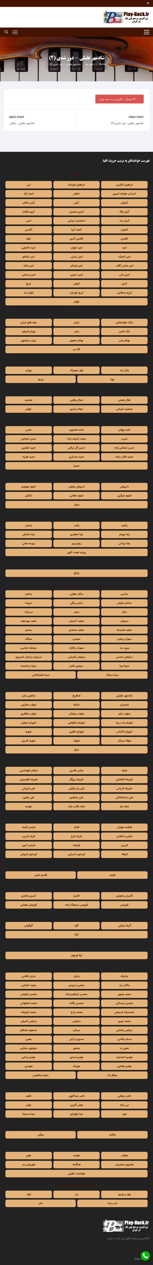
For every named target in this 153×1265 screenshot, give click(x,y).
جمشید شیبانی (124, 409)
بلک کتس (124, 331)
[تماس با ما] (145, 1256)
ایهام (76, 301)
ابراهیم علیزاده (76, 185)
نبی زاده (124, 1105)
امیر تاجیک (124, 256)
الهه (28, 238)
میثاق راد (112, 1075)
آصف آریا (76, 229)
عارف (124, 770)
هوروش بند (28, 1164)
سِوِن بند (124, 648)
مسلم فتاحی (124, 1039)
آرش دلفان (28, 202)
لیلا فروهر (76, 955)
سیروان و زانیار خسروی (28, 657)
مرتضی (77, 1021)
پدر (76, 1194)
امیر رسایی (77, 256)
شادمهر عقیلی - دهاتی (22, 123)
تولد (28, 1194)
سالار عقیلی (76, 594)
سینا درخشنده (28, 666)
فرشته (76, 845)
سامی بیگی (76, 603)
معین (29, 1039)
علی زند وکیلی (77, 788)
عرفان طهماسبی (29, 770)
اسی (28, 220)
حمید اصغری (28, 448)
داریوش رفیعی (76, 486)
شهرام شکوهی (76, 722)
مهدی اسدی (76, 1057)
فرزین (124, 845)
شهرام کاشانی (124, 731)
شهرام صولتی (28, 722)
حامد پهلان (124, 430)
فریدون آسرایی (76, 854)
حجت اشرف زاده (76, 439)
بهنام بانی (124, 340)
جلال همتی (124, 400)
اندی (124, 283)
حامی (29, 430)
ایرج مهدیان (76, 292)
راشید (124, 525)
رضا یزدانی (124, 543)
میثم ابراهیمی (41, 1075)
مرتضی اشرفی (29, 1021)
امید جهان (76, 247)
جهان (29, 409)
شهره (29, 731)
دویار (76, 504)
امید (124, 247)
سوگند (28, 639)
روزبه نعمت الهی (76, 552)
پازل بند (124, 370)
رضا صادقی (28, 534)
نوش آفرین (76, 1105)
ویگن (40, 1135)
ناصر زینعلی (124, 1096)
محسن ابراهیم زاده (76, 994)
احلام (76, 194)
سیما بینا (124, 666)
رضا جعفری (76, 534)
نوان (28, 1105)
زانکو (76, 573)
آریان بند (124, 220)
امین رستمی (28, 274)
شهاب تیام (124, 713)
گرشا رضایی (124, 925)
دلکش (28, 495)
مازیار (77, 976)
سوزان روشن (124, 639)
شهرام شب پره (124, 722)
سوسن (76, 639)
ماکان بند (124, 985)
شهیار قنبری (28, 740)
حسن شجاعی (28, 439)
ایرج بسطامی (124, 292)
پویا (112, 379)
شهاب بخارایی (28, 704)
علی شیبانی (28, 788)
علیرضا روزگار (76, 779)
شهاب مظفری (28, 713)
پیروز (40, 379)
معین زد (124, 1048)
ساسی (124, 594)
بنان (76, 331)
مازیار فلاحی (28, 976)
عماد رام (124, 806)
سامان (28, 594)
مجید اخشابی (28, 985)
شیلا (76, 749)
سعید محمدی (76, 630)
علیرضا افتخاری (124, 779)
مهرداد (76, 1066)
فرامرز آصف (28, 827)
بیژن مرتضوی (28, 340)
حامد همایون (76, 430)
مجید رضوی (124, 994)
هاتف (124, 1155)
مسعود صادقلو (28, 1030)
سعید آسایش (76, 621)
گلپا (77, 925)
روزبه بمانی (28, 543)
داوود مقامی (77, 495)
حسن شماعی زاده (124, 448)
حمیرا (77, 466)
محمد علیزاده (28, 1012)
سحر (76, 612)
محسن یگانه (77, 1003)
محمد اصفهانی (28, 1003)
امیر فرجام (76, 265)
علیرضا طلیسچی (29, 779)
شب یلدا (112, 1203)
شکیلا (76, 704)
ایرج (28, 283)
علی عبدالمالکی (124, 797)
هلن (28, 1155)
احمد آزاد (29, 194)
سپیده (28, 603)
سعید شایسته (124, 630)
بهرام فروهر (28, 331)
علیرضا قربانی (124, 788)
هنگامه (77, 1164)
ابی (28, 185)
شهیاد (76, 740)
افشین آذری (76, 238)
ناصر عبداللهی (77, 1096)
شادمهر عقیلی (124, 695)
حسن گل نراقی (76, 448)
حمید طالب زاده (124, 457)
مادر (40, 1203)
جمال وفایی (76, 400)
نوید (124, 1114)
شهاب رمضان (76, 713)
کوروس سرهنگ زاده (76, 905)
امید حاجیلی (28, 247)
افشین (124, 238)
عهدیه (28, 806)
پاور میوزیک (76, 370)
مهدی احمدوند (124, 1057)
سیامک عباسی (29, 648)
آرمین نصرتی (76, 211)
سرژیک (28, 612)
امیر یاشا (29, 265)
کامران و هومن (124, 896)
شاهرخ (77, 695)
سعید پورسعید (29, 621)
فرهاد (124, 854)
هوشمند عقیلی (76, 1173)
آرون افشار (28, 211)
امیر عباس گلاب (124, 265)
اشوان (124, 229)
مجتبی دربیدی (77, 985)
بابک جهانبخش (124, 322)
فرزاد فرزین (28, 836)
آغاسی (28, 229)
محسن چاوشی (28, 994)
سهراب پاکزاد (76, 648)
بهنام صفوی (76, 340)
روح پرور (76, 543)
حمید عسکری (76, 457)
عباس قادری (76, 770)
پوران (29, 370)
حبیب (124, 439)
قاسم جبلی (40, 875)
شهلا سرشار (124, 740)
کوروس (124, 905)
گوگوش (28, 925)
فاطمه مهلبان (124, 827)
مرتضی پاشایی (124, 1030)
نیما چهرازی (76, 1114)
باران (76, 322)
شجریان (124, 704)
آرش (76, 202)
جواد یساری (76, 409)
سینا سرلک (112, 675)
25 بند (76, 349)
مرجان (76, 1030)
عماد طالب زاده (76, 806)
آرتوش (124, 202)
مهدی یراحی (28, 1057)
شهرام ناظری (76, 731)
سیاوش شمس (124, 657)
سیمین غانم (76, 666)
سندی (28, 630)
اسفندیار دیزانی (76, 220)
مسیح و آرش (76, 1039)
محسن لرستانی (124, 1003)
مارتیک (124, 976)
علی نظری (28, 797)
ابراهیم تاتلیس (124, 185)
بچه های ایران (29, 322)
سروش (124, 621)
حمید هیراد (28, 457)
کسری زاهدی (28, 896)
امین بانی (124, 274)
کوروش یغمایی (28, 905)
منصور (76, 1048)
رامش (28, 525)
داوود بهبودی (28, 486)
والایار (112, 1135)
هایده (76, 1155)
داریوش (124, 486)
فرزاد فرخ (76, 836)
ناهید (29, 1096)
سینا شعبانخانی (40, 675)
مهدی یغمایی (124, 1066)
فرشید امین (28, 845)
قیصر (112, 875)
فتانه (76, 827)
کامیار (76, 896)
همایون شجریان (124, 1164)
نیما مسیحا (29, 1114)
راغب (76, 525)
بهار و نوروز (124, 1194)
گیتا (77, 934)
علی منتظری (76, 797)
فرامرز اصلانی (124, 836)
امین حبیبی (76, 274)
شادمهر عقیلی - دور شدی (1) (127, 123)
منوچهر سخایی (28, 1048)
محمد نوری (124, 1021)
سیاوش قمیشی (76, 657)
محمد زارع (76, 1012)
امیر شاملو (29, 256)
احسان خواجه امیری (124, 194)
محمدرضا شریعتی (124, 1012)
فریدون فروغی (28, 854)
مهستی (29, 1066)
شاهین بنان (28, 695)
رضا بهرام (124, 534)
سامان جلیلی (124, 603)
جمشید (29, 400)
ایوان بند (29, 292)
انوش (76, 283)
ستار (124, 612)
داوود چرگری (124, 495)
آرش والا (124, 211)
